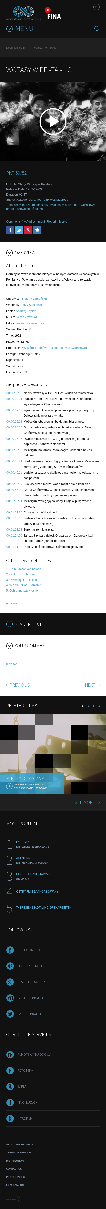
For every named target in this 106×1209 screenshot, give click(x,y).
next (91, 685)
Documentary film (16, 47)
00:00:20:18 (14, 427)
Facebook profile (31, 950)
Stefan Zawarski (26, 317)
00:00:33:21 (14, 461)
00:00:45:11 (14, 472)
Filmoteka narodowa (34, 1054)
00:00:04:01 (14, 399)
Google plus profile (34, 982)
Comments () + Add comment (25, 221)
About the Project (19, 1144)
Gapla (21, 1086)
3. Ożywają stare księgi (21, 580)
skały (17, 205)
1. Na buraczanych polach (23, 569)
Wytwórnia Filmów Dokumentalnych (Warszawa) (54, 348)
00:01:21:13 (14, 529)
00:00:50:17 (14, 484)
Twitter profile (29, 1013)
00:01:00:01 (14, 501)
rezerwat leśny (54, 205)
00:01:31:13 (14, 547)
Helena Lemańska (34, 298)
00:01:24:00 (14, 535)
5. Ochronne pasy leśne (22, 590)
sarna (69, 205)
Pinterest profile (31, 966)
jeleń (30, 209)
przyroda (62, 199)
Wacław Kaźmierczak (30, 323)
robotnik (37, 205)
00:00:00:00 (14, 393)
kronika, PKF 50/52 (45, 47)
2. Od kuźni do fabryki (20, 574)
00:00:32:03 (14, 450)
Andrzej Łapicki (26, 311)
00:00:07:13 (14, 410)
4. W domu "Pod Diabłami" (23, 585)
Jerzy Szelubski (31, 305)
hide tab (12, 603)
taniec (37, 199)
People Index (15, 1177)
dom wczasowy (84, 205)
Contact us (14, 1168)
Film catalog (15, 1185)
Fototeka (25, 1070)
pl (96, 7)
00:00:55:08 (14, 490)
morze (26, 205)
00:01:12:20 (14, 512)
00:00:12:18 (14, 421)
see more (85, 802)
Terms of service (18, 1152)
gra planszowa (16, 209)
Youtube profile (30, 998)
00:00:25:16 (14, 439)
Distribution (15, 1160)
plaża (39, 209)
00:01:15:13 (14, 518)
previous (19, 685)
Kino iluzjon (27, 1102)
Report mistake (57, 221)
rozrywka (49, 199)
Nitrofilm (24, 1118)
